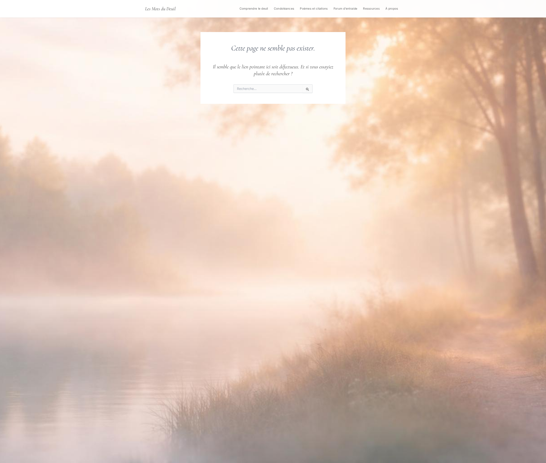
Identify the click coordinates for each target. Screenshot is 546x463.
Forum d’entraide (345, 8)
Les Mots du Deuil (160, 9)
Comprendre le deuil (254, 8)
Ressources (371, 8)
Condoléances (284, 8)
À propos (391, 8)
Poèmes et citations (314, 8)
